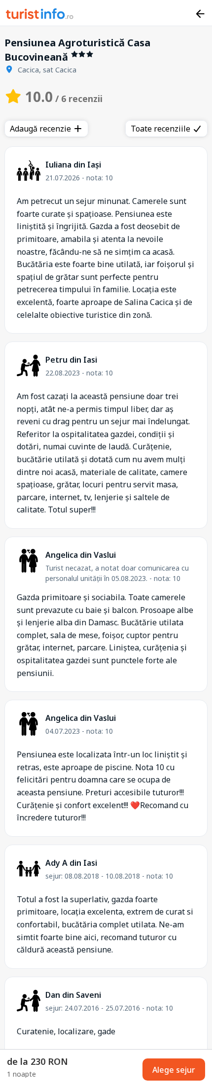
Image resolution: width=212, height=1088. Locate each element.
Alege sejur (173, 1069)
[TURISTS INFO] (40, 15)
